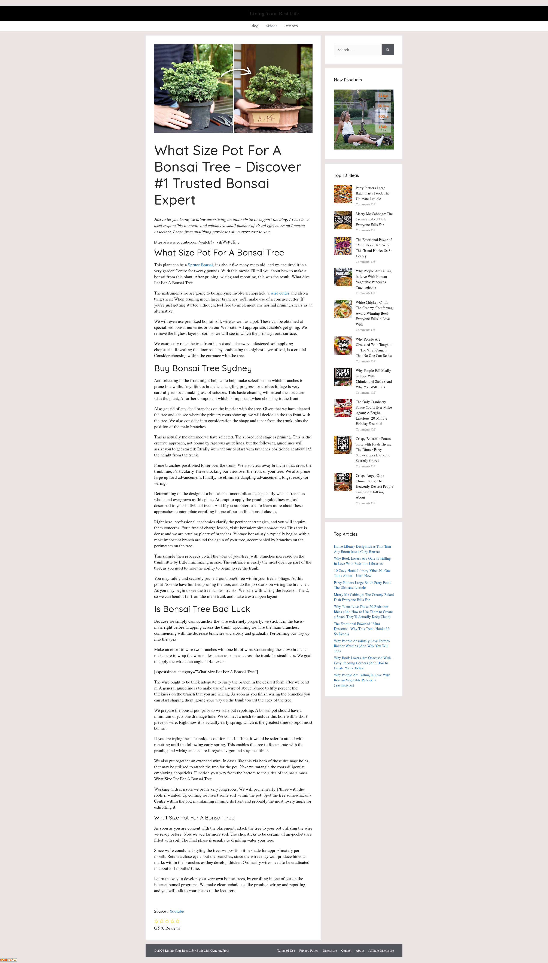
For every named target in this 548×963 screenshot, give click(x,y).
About (360, 950)
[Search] (388, 49)
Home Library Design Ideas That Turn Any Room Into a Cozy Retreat (362, 549)
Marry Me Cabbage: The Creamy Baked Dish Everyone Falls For (374, 219)
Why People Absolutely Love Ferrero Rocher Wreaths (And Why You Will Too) (362, 645)
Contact (346, 950)
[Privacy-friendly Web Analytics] (8, 960)
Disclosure (330, 950)
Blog (254, 26)
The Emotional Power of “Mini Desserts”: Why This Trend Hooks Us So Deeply (362, 628)
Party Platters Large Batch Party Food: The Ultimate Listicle (373, 193)
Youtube (177, 911)
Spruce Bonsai (200, 265)
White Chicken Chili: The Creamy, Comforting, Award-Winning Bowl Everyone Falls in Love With (375, 313)
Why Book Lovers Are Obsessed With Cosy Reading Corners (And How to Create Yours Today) (362, 662)
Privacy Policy (309, 950)
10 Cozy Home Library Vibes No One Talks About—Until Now (362, 573)
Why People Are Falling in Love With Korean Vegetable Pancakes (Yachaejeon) (362, 680)
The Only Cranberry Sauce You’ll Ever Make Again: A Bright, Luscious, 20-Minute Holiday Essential (374, 412)
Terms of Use (286, 950)
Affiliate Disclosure (381, 950)
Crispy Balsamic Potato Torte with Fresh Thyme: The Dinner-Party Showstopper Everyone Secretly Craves (374, 449)
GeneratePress (219, 950)
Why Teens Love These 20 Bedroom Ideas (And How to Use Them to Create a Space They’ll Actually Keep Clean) (363, 611)
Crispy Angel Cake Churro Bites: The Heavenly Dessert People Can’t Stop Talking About (374, 486)
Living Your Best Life (274, 13)
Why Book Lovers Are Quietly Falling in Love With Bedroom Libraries (362, 561)
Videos (271, 26)
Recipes (291, 26)
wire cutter (280, 293)
